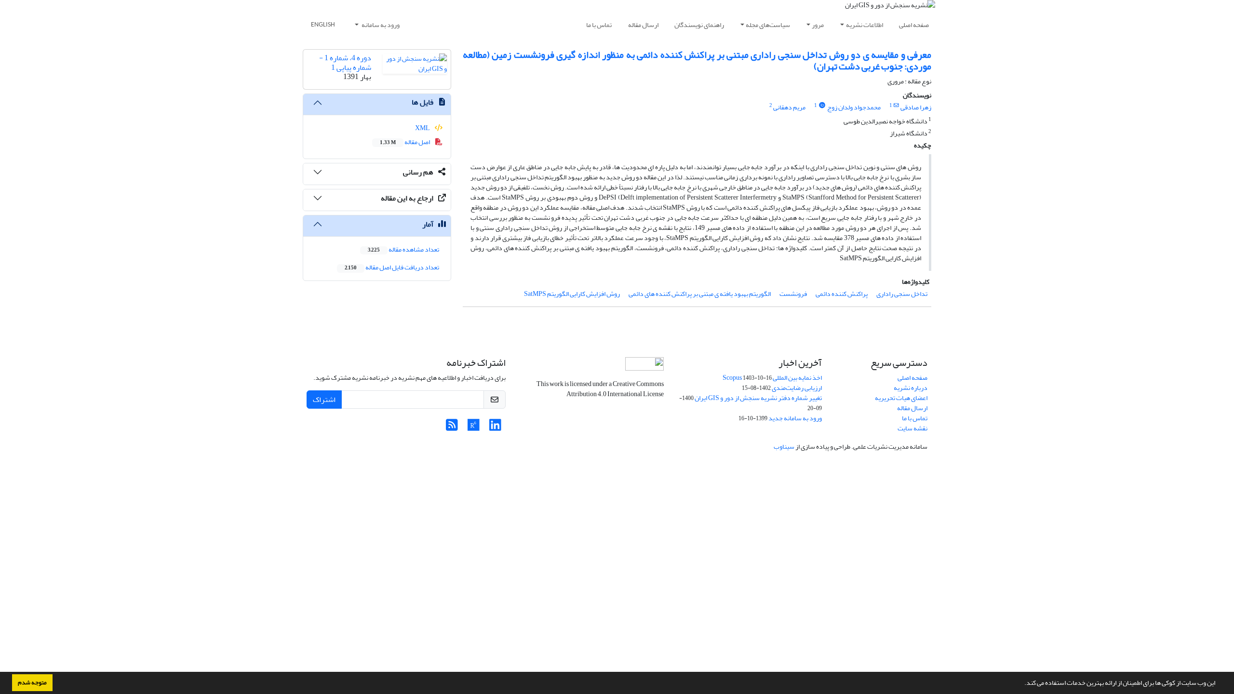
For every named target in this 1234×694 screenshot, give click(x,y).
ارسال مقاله (643, 24)
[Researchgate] (473, 427)
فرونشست (793, 293)
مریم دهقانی (789, 107)
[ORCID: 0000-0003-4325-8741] (822, 105)
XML (423, 127)
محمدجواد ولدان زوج (854, 107)
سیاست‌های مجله (768, 24)
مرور (818, 24)
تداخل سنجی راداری (901, 293)
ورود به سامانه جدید (795, 418)
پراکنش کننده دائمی (842, 293)
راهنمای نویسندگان (699, 24)
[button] (1021, 683)
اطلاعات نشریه (864, 24)
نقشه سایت (912, 428)
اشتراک (324, 399)
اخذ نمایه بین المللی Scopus (772, 377)
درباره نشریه (910, 387)
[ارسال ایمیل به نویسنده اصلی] (896, 105)
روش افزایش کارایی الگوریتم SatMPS (572, 293)
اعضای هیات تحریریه (901, 397)
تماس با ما (599, 24)
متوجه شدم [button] (32, 682)
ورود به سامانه (380, 24)
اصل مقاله (405, 141)
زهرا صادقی (915, 107)
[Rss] (452, 427)
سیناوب (784, 446)
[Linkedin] (495, 427)
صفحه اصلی (914, 24)
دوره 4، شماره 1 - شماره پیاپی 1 (345, 62)
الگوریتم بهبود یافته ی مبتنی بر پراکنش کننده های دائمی (700, 293)
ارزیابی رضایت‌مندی (797, 387)
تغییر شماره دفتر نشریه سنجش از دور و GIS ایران (758, 397)
